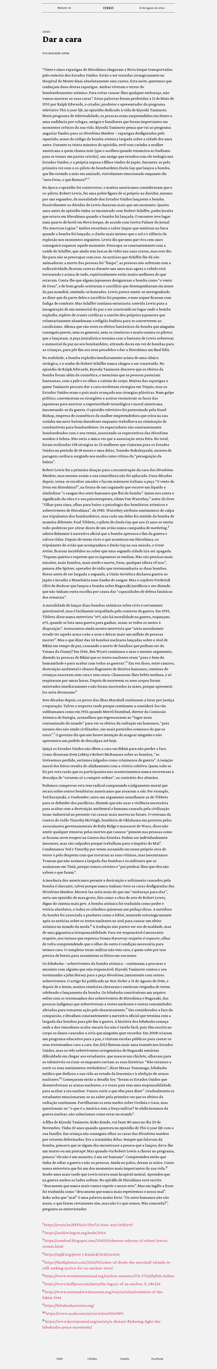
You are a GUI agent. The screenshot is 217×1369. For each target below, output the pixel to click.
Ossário (124, 1358)
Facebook (157, 1358)
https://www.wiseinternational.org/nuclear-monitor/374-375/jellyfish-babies (109, 1276)
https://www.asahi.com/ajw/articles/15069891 (85, 1313)
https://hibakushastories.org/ (69, 1305)
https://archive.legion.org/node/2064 (75, 1232)
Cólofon (92, 1358)
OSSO (108, 7)
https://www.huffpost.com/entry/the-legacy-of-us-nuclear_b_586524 (102, 1284)
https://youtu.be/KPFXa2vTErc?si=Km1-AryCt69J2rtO (88, 1224)
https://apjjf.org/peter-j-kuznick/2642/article (82, 1254)
